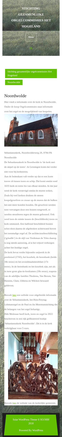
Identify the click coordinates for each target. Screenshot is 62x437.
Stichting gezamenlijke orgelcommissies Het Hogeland (29, 73)
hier (14, 295)
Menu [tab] (31, 37)
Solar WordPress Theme (25, 419)
